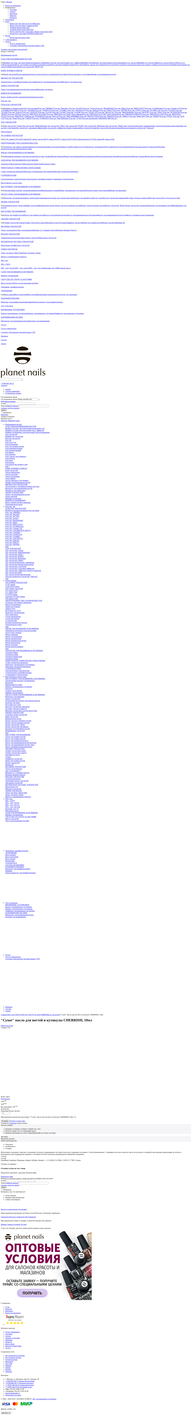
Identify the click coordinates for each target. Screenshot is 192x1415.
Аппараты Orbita (19, 164)
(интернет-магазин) (19, 1383)
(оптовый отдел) (18, 1387)
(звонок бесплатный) (20, 1381)
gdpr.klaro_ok (6, 1413)
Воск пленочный (21, 294)
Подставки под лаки (95, 198)
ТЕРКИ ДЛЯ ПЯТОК (9, 249)
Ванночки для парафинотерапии (13, 302)
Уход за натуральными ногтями (26, 283)
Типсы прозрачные (50, 74)
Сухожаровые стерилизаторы (62, 179)
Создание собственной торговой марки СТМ (27, 46)
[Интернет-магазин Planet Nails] (23, 377)
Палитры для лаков (80, 198)
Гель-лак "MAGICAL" (106, 112)
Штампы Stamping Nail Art (66, 230)
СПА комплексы (111, 147)
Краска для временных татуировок (14, 313)
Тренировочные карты (34, 97)
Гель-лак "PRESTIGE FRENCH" (130, 114)
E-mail (3, 403)
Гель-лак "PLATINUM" (171, 112)
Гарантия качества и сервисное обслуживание (18, 1217)
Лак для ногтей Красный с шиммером (138, 126)
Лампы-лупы (65, 147)
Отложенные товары (13, 393)
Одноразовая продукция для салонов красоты (55, 198)
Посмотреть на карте (13, 1395)
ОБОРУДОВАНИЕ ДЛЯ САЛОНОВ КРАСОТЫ (19, 143)
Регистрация (10, 401)
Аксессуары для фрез (43, 156)
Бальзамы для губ (50, 268)
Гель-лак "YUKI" (75, 118)
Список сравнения (12, 391)
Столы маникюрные (125, 147)
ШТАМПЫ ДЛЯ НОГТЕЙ (11, 226)
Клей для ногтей (10, 74)
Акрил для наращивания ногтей (13, 89)
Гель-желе (120, 65)
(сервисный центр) (19, 1385)
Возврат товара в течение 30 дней (14, 1224)
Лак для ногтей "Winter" (114, 126)
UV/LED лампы (76, 139)
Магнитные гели (7, 245)
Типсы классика (37, 74)
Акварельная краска (8, 238)
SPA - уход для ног (8, 268)
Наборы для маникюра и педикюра (71, 190)
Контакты (13, 14)
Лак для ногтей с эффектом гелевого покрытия (62, 128)
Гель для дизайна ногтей (25, 65)
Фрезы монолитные (125, 156)
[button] (5, 1099)
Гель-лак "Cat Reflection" (154, 108)
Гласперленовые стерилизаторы (13, 179)
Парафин (29, 302)
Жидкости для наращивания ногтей (48, 82)
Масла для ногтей (7, 283)
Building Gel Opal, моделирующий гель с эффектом (62, 63)
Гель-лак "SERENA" (107, 116)
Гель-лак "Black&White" (105, 108)
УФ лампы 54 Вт (108, 139)
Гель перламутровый (59, 65)
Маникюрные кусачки (49, 190)
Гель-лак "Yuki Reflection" (59, 118)
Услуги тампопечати (17, 44)
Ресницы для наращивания (39, 321)
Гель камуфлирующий (43, 65)
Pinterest (8, 1366)
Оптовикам (9, 20)
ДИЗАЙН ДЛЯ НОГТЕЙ (10, 219)
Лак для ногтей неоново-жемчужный (166, 126)
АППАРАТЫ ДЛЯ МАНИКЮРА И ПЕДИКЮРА (19, 160)
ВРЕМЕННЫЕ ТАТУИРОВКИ (13, 310)
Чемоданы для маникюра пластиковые (38, 171)
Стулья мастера (152, 147)
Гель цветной (81, 65)
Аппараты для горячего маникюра (17, 147)
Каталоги (13, 18)
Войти (3, 401)
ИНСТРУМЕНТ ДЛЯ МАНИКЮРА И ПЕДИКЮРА (21, 187)
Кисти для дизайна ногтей (34, 215)
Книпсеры (37, 190)
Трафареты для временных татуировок (69, 313)
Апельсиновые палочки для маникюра (18, 190)
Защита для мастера (30, 198)
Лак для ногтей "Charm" (13, 126)
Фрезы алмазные (57, 156)
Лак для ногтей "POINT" (75, 126)
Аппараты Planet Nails (34, 164)
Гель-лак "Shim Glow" (137, 116)
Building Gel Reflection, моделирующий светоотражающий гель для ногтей (110, 63)
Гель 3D (174, 63)
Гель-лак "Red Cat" (52, 116)
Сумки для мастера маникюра (12, 171)
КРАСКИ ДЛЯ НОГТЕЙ (10, 234)
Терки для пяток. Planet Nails (12, 253)
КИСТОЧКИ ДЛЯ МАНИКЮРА (13, 211)
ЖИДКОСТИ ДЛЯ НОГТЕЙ (12, 78)
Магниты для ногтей (21, 245)
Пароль (3, 406)
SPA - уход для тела (36, 268)
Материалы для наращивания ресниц (15, 321)
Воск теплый (32, 294)
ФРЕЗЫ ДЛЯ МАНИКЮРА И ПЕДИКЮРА (17, 153)
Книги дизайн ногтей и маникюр (13, 97)
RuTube (8, 1370)
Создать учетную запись (10, 408)
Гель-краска (128, 65)
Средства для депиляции (67, 294)
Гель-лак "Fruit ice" (15, 112)
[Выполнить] (39, 399)
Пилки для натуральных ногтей (93, 206)
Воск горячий (9, 294)
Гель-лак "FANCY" (135, 110)
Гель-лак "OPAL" (156, 112)
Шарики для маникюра (9, 276)
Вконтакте (9, 1362)
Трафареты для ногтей (74, 223)
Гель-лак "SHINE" (153, 116)
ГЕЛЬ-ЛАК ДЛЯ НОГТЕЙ (11, 105)
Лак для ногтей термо (88, 128)
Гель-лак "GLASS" (45, 112)
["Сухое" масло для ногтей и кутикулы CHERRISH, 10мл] (34, 1095)
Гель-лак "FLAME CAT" (152, 110)
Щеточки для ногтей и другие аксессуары (164, 198)
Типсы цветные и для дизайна (79, 74)
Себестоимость (11, 40)
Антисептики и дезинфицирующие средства (18, 82)
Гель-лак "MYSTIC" (142, 112)
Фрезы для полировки (72, 156)
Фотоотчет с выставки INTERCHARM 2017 (26, 34)
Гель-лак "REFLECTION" (90, 116)
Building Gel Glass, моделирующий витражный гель (23, 63)
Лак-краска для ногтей (47, 238)
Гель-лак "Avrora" (89, 108)
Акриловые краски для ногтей (27, 238)
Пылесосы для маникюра (95, 147)
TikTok (7, 1368)
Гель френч (71, 65)
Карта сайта (9, 1344)
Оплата (12, 12)
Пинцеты (88, 190)
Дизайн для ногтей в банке (14, 223)
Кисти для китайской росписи (55, 215)
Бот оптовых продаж (13, 1358)
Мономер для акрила (45, 89)
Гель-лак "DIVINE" (120, 110)
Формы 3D (121, 223)
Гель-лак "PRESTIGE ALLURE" (34, 114)
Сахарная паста (52, 294)
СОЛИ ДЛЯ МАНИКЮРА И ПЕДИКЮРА (17, 272)
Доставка (13, 10)
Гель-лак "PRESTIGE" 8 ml (17, 116)
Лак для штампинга (25, 230)
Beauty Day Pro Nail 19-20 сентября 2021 (25, 24)
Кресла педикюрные (38, 147)
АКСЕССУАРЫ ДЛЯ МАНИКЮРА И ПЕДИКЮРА (21, 194)
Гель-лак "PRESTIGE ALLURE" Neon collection (64, 114)
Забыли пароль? (12, 406)
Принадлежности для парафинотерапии (48, 302)
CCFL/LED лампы (21, 139)
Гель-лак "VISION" (25, 118)
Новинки (8, 1340)
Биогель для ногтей (163, 63)
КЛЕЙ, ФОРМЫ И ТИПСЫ (11, 71)
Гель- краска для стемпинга (96, 65)
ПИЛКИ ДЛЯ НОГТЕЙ (10, 202)
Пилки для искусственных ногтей (68, 206)
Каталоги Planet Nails (13, 1346)
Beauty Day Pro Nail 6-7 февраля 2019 (24, 26)
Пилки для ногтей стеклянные (136, 206)
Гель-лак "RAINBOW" (36, 116)
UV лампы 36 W (52, 139)
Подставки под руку (78, 147)
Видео (7, 36)
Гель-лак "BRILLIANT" (136, 108)
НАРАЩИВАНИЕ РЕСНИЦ (12, 317)
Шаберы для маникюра (117, 190)
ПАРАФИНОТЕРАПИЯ (10, 298)
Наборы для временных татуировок (40, 313)
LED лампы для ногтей (37, 139)
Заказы (8, 389)
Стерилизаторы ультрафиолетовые (38, 179)
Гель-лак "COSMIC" (59, 110)
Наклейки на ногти (53, 223)
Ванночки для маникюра (13, 198)
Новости (13, 16)
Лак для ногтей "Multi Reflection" (34, 126)
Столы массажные (140, 147)
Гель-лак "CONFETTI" (43, 110)
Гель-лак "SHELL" (122, 116)
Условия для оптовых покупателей (14, 49)
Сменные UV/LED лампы (92, 139)
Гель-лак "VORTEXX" (40, 118)
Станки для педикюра (100, 190)
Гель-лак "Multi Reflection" (125, 112)
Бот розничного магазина (15, 1356)
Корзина (4, 421)
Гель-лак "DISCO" (106, 110)
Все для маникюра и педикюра (44, 1399)
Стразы (63, 223)
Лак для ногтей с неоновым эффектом (30, 128)
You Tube (8, 1364)
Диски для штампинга (9, 230)
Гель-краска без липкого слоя (144, 65)
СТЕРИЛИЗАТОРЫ (8, 175)
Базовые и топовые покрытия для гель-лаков (21, 108)
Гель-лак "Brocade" (61, 108)
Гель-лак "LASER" (74, 112)
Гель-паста (159, 65)
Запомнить (7, 413)
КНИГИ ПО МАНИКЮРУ (11, 93)
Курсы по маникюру (13, 6)
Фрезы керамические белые (107, 156)
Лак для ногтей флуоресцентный (109, 128)
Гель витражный (9, 65)
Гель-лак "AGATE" (75, 108)
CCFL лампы (9, 139)
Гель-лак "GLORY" (59, 112)
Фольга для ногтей (109, 223)
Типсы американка (24, 74)
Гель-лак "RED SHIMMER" (69, 116)
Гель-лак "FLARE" (168, 110)
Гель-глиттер (111, 65)
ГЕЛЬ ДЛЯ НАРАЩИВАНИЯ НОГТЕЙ (16, 59)
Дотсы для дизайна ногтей (14, 215)
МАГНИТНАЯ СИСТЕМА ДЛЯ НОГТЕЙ (17, 242)
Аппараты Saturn (49, 164)
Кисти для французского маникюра (140, 215)
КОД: (3, 1097)
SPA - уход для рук (22, 268)
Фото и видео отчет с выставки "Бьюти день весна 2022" (31, 32)
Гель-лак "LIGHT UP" (89, 112)
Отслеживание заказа (9, 399)
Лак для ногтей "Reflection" (95, 126)
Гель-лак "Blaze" (120, 108)
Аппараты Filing (7, 164)
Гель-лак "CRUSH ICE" (76, 110)
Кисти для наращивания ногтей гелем (112, 215)
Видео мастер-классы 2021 (20, 38)
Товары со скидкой (12, 1338)
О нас (7, 1307)
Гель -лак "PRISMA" (46, 108)
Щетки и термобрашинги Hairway (14, 257)
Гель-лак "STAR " (166, 116)
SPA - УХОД (5, 264)
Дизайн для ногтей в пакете (35, 223)
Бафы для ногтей (32, 206)
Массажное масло (63, 268)
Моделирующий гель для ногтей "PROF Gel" (26, 67)
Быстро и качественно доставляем (14, 1209)
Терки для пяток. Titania (32, 253)
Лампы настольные (53, 147)
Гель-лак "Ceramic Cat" (171, 108)
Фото (7, 22)
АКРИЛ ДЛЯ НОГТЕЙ (10, 86)
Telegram (8, 1372)
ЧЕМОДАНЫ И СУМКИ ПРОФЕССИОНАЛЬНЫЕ (21, 168)
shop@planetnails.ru (12, 1393)
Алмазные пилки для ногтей (15, 206)
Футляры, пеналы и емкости (137, 198)
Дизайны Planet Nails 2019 (20, 28)
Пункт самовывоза (12, 1332)
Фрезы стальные (139, 156)
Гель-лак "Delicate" (92, 110)
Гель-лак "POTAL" (15, 114)
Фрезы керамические (89, 156)
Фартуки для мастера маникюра (115, 198)
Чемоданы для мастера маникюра (65, 171)
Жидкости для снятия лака (72, 82)
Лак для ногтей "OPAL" (56, 126)
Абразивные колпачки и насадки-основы (19, 156)
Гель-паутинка (168, 65)
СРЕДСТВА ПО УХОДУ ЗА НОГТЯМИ (16, 279)
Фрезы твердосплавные (154, 156)
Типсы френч (63, 74)
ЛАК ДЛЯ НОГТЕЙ (8, 122)
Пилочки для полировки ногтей (160, 206)
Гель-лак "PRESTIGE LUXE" (153, 114)
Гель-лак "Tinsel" (11, 118)
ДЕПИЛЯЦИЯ (6, 291)
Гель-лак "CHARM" (27, 110)
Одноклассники (11, 1360)
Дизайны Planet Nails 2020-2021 (22, 30)
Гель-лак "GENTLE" (30, 112)
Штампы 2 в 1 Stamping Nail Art (45, 230)
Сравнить (13, 1123)
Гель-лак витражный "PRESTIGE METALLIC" (99, 118)
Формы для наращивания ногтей (103, 74)
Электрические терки (24, 149)
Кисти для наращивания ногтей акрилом (82, 215)
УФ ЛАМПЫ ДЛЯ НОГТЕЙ (12, 135)
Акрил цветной (31, 89)
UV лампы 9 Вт (64, 139)
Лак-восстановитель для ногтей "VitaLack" (138, 128)
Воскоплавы (42, 294)
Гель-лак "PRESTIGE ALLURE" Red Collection (100, 114)
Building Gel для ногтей (147, 63)
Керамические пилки (47, 206)
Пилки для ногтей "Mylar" (115, 206)
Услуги (8, 42)
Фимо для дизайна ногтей (92, 223)
